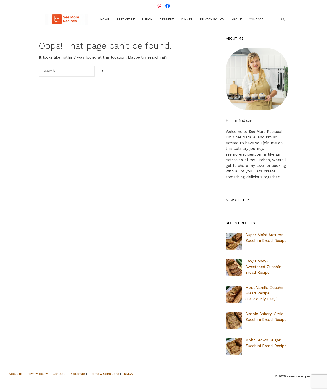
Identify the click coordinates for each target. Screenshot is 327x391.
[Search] (102, 71)
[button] (283, 19)
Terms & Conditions (104, 373)
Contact (256, 19)
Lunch (147, 19)
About (236, 19)
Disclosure (77, 373)
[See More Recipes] (66, 19)
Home (104, 19)
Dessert (166, 19)
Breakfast (125, 19)
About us (15, 373)
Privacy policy (37, 373)
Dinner (187, 19)
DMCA (128, 373)
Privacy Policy (212, 19)
